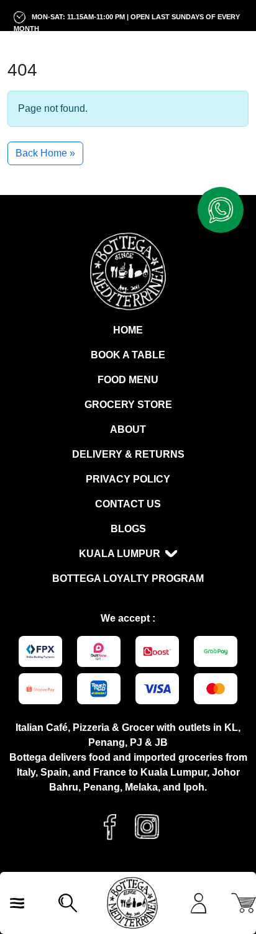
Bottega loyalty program (128, 578)
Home (128, 330)
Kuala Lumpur (119, 553)
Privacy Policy (128, 479)
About (128, 429)
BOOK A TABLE (128, 355)
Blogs (128, 529)
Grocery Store (128, 404)
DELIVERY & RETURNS (128, 454)
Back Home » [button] (45, 153)
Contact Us (128, 504)
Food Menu (128, 379)
